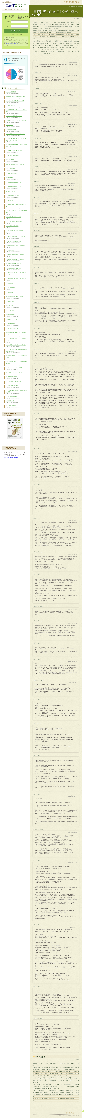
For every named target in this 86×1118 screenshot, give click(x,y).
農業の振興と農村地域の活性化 (14, 116)
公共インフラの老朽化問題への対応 (15, 101)
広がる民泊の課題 (10, 288)
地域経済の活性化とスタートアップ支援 (16, 121)
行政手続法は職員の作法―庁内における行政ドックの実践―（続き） (16, 140)
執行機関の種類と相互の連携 (13, 264)
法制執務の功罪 (13, 302)
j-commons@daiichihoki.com (12, 43)
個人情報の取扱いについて (72, 1113)
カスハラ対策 (13, 125)
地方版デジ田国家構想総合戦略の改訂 (15, 165)
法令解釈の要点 (13, 160)
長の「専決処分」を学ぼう (13, 329)
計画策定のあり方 (13, 192)
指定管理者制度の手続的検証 (13, 269)
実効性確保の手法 (13, 315)
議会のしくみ (13, 306)
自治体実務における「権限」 (13, 196)
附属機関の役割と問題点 (13, 377)
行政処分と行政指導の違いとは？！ (15, 373)
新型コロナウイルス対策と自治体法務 (15, 246)
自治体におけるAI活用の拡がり (14, 151)
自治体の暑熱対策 (13, 106)
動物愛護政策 (13, 178)
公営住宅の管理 (13, 251)
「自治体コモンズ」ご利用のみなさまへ (12, 52)
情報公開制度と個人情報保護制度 (14, 297)
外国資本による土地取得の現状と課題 (15, 97)
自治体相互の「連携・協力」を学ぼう (16, 345)
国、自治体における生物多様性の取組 (15, 134)
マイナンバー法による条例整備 (14, 368)
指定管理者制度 (13, 401)
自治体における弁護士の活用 (13, 242)
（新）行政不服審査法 (13, 397)
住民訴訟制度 (13, 293)
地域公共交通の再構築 (13, 130)
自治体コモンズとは (72, 2)
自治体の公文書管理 (13, 92)
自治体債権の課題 (13, 324)
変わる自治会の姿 (13, 169)
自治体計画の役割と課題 (12, 226)
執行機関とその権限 (13, 406)
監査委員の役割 (13, 311)
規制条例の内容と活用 (13, 320)
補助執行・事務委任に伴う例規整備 (15, 255)
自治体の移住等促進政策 (13, 174)
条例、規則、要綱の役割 (13, 156)
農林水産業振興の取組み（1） (13, 187)
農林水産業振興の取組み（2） (13, 183)
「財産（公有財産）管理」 (13, 386)
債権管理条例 (13, 284)
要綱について (13, 201)
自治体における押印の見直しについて (15, 237)
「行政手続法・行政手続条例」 (14, 382)
